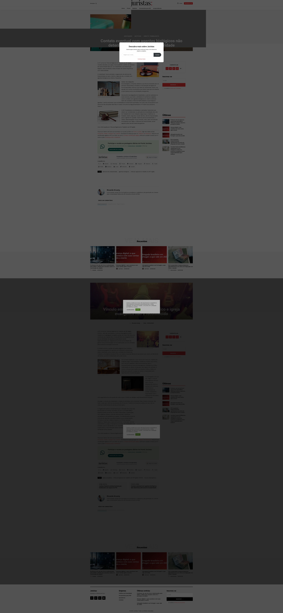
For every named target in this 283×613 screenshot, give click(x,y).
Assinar (157, 54)
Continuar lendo (141, 59)
